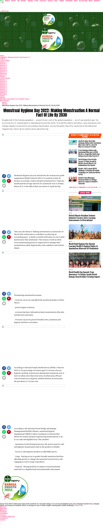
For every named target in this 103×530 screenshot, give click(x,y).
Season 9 (3, 75)
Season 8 (3, 73)
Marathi (97, 1)
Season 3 (3, 65)
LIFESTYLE (43, 1)
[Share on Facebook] (4, 176)
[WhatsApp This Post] (4, 181)
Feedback (3, 512)
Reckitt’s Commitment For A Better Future (14, 99)
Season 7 (3, 72)
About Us (3, 510)
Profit (13, 1)
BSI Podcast (4, 101)
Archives (3, 507)
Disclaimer (4, 513)
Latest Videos (5, 60)
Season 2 (3, 64)
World (7, 1)
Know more (79, 505)
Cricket (30, 1)
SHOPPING (69, 1)
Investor (3, 515)
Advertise (3, 509)
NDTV (2, 1)
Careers (3, 520)
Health (2, 96)
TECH (56, 1)
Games (61, 1)
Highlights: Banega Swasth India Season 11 (15, 57)
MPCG (91, 1)
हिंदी (18, 1)
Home (2, 56)
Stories (2, 97)
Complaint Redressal (7, 517)
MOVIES (23, 1)
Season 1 (3, 62)
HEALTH (50, 1)
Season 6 (3, 70)
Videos (2, 59)
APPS (76, 1)
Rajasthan (83, 1)
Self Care (3, 94)
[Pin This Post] (9, 181)
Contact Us (4, 518)
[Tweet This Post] (9, 176)
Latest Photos (5, 78)
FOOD (36, 1)
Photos (2, 77)
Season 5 (3, 68)
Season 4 (3, 67)
